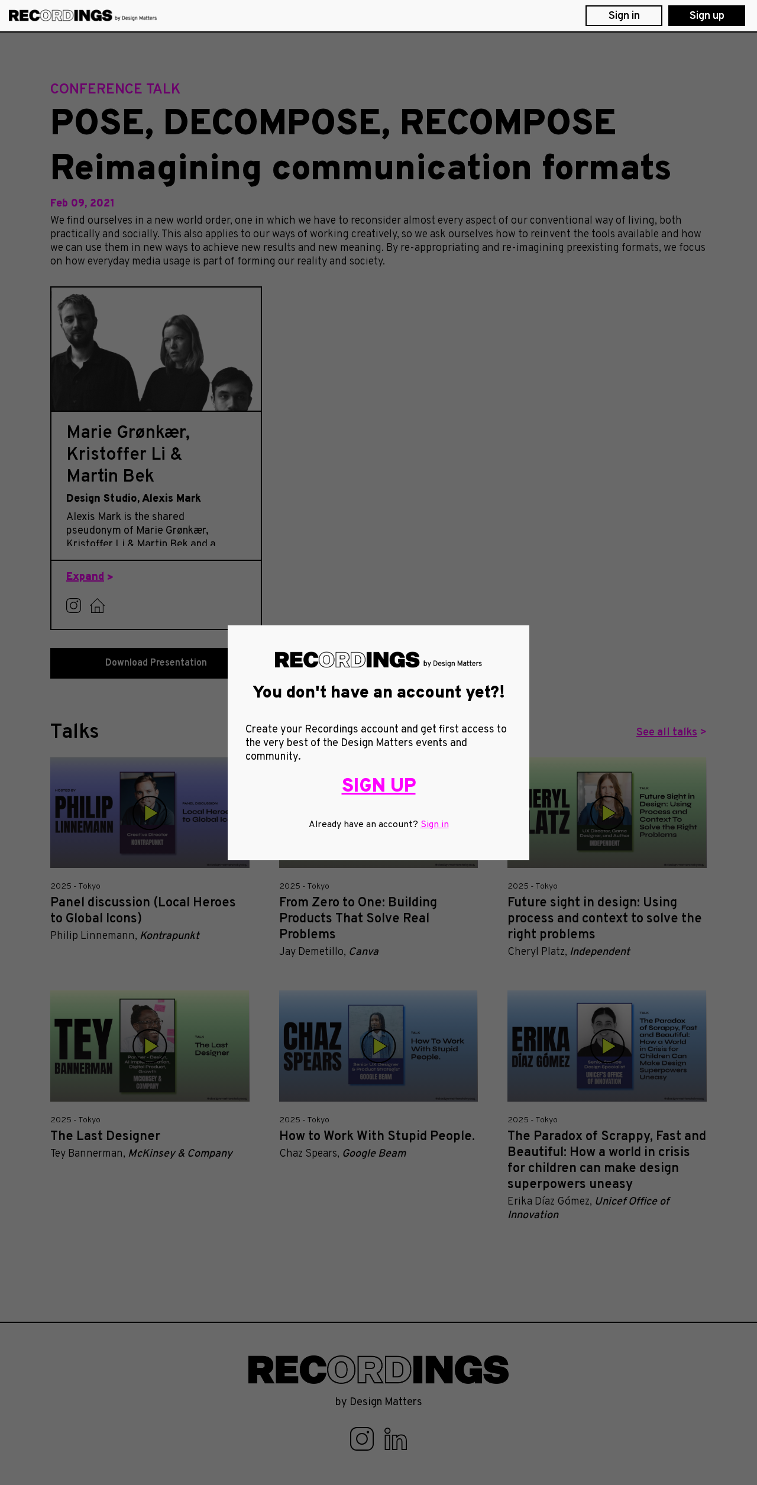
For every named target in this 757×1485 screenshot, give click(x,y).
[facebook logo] (363, 1438)
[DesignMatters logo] (83, 15)
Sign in (434, 825)
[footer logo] (378, 1369)
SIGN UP (379, 786)
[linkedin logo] (395, 1438)
